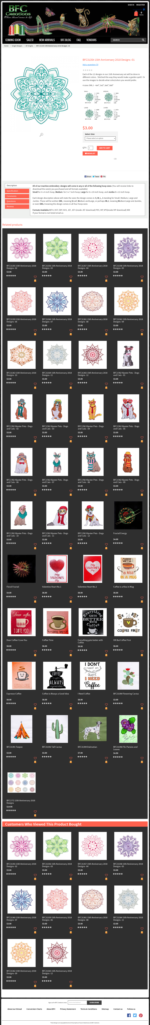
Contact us (117, 1009)
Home (6, 46)
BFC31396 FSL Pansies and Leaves (125, 748)
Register (140, 5)
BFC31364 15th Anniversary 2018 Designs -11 (57, 374)
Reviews (10, 206)
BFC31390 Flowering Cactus (126, 694)
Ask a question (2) (90, 64)
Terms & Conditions (89, 1009)
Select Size (90, 134)
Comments (11, 196)
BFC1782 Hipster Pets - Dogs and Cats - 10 (19, 534)
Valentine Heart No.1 (51, 587)
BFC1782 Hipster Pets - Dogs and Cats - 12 (91, 534)
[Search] (143, 40)
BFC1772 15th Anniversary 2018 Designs (21, 801)
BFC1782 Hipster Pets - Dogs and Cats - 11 (55, 534)
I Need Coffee (84, 694)
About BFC (51, 1009)
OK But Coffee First (122, 640)
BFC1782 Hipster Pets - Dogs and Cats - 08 (91, 481)
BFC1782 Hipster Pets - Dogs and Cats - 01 (126, 374)
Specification (12, 191)
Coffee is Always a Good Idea (55, 694)
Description (12, 185)
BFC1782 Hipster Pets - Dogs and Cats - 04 (91, 427)
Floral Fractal (13, 587)
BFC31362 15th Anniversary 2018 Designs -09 (128, 320)
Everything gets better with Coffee (90, 641)
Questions (11, 201)
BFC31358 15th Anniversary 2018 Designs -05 (128, 267)
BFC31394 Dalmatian (87, 747)
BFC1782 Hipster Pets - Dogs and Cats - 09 (126, 481)
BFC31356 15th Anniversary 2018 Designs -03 (57, 267)
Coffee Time (47, 640)
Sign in (131, 5)
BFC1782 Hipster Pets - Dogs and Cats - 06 (19, 481)
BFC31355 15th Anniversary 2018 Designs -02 (21, 267)
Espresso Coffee (14, 694)
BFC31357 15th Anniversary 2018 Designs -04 (92, 267)
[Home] (20, 12)
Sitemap (105, 1009)
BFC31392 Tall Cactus (52, 747)
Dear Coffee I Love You (17, 640)
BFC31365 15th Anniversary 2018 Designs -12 (92, 374)
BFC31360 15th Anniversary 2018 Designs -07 (57, 320)
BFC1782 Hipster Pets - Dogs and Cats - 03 (55, 427)
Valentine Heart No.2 (87, 587)
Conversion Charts (34, 1009)
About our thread (15, 1009)
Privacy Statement (68, 1009)
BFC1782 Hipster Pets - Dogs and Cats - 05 (126, 427)
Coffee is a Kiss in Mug (123, 587)
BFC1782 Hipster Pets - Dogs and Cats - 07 (55, 481)
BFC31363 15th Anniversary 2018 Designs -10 (21, 374)
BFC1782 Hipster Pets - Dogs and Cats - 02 (19, 427)
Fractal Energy (120, 533)
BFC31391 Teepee (14, 747)
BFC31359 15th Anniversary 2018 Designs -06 (21, 320)
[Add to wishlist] (35, 276)
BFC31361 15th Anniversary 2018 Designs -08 (92, 320)
